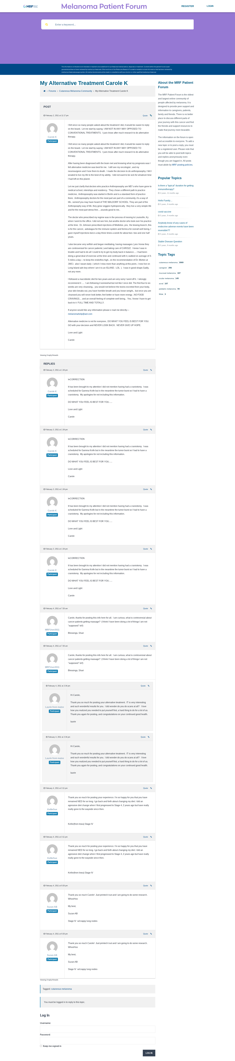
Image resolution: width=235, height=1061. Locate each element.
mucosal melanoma (170, 273)
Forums (52, 91)
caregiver (165, 268)
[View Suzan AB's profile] (52, 903)
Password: (45, 1034)
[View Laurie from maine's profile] (54, 703)
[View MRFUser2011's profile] (52, 626)
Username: (45, 1023)
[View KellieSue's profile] (52, 806)
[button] (187, 6)
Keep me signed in (52, 1046)
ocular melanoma (169, 278)
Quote (145, 116)
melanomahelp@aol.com (80, 314)
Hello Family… (165, 200)
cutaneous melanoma (61, 989)
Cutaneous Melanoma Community (75, 91)
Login (210, 6)
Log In (149, 1053)
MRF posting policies (182, 165)
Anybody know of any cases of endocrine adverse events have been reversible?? (176, 226)
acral (163, 283)
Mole (162, 294)
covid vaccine (164, 212)
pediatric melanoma (169, 289)
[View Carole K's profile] (52, 133)
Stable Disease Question (170, 241)
